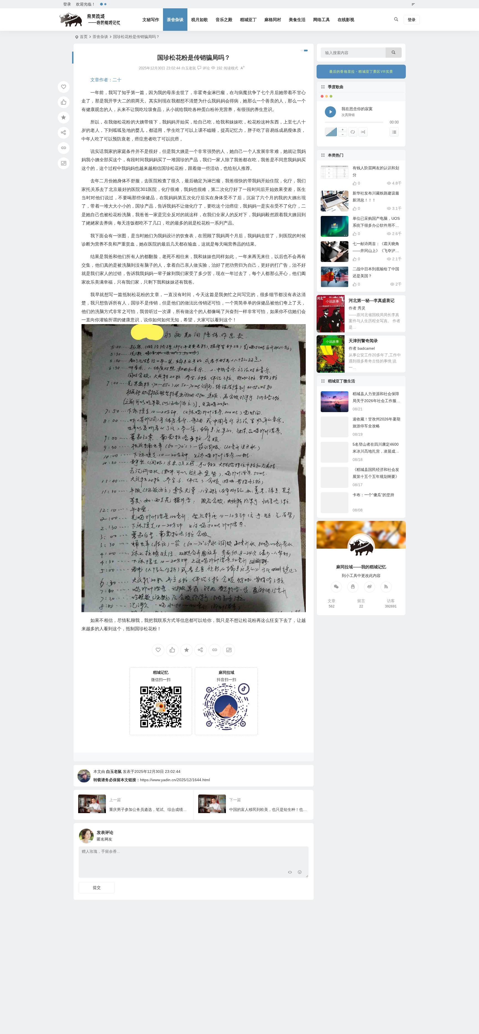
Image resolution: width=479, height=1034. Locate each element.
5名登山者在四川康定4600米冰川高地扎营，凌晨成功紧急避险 (376, 451)
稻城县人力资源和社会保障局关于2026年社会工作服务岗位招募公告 (376, 401)
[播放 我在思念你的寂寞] (330, 111)
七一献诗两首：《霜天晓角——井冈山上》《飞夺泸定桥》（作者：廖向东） (376, 250)
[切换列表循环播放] (352, 132)
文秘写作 (150, 19)
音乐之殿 (224, 19)
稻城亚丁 (248, 19)
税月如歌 (199, 19)
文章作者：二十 (105, 79)
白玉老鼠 (114, 771)
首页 (84, 36)
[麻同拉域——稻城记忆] (89, 20)
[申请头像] (303, 834)
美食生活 (297, 19)
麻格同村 (272, 19)
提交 (97, 887)
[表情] (299, 872)
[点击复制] (352, 586)
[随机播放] (363, 132)
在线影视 (346, 19)
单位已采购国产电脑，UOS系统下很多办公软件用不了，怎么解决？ (376, 225)
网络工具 (321, 19)
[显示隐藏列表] (394, 132)
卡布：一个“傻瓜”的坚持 (373, 495)
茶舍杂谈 (175, 19)
